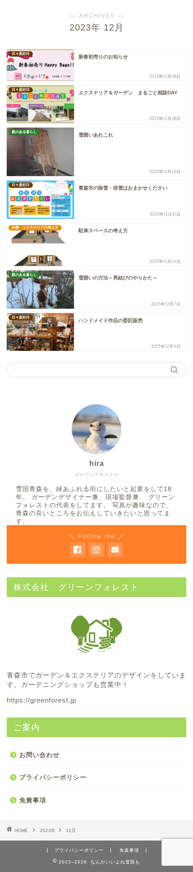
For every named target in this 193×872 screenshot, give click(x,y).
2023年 (47, 830)
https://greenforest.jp (41, 700)
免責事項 (32, 800)
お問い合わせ (39, 755)
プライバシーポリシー (53, 777)
